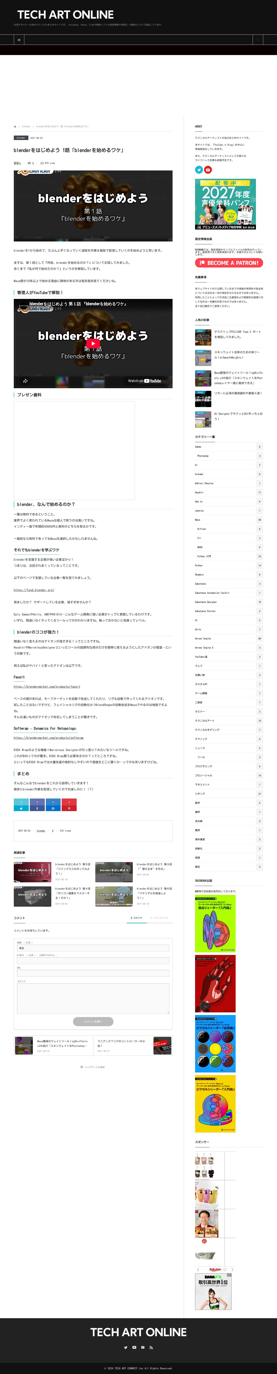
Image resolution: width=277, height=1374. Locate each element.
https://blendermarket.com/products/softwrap (49, 737)
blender (21, 138)
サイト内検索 (258, 40)
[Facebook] (37, 808)
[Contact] (143, 1347)
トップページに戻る (95, 1067)
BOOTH (198, 891)
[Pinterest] (69, 808)
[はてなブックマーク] (53, 808)
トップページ (19, 40)
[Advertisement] (138, 85)
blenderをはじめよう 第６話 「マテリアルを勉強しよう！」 (154, 893)
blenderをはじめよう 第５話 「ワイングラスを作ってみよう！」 (72, 869)
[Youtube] (208, 170)
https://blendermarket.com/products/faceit (47, 686)
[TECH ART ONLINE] (88, 15)
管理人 (17, 163)
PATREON (199, 249)
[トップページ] (15, 126)
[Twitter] (21, 808)
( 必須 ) (25, 942)
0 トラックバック (159, 918)
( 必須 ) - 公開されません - (37, 955)
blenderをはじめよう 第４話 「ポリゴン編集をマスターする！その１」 (72, 893)
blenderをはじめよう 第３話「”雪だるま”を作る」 (154, 866)
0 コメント (136, 918)
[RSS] (151, 1347)
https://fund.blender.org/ (34, 590)
